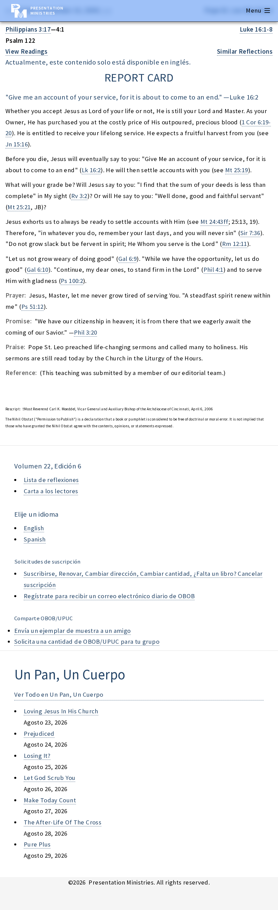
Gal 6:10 (37, 269)
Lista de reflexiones (51, 480)
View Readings (26, 51)
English (34, 528)
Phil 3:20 (85, 332)
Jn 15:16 (16, 144)
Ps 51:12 (32, 306)
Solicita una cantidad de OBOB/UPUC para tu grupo (86, 641)
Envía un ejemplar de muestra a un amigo (72, 631)
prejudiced (39, 733)
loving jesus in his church (61, 711)
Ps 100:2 (72, 281)
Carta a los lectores (51, 491)
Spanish (35, 539)
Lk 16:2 (91, 170)
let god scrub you (49, 778)
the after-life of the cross (62, 822)
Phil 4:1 (213, 269)
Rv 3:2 (79, 196)
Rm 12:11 (234, 244)
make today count (50, 800)
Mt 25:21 (19, 207)
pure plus (37, 844)
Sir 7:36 (250, 233)
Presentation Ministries (47, 10)
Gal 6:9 (127, 259)
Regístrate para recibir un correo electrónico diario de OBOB (109, 596)
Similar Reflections (245, 51)
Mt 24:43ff (214, 222)
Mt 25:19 (236, 170)
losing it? (37, 756)
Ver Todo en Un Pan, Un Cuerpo (58, 694)
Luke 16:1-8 (256, 29)
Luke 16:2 (244, 97)
